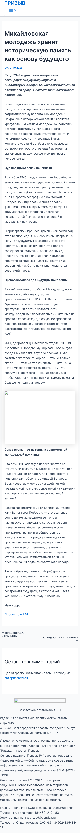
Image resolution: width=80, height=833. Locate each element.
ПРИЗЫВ (14, 3)
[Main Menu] (13, 11)
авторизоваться (16, 678)
